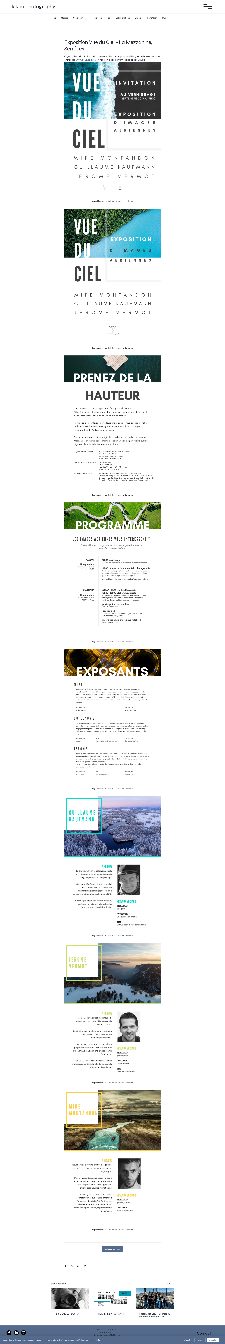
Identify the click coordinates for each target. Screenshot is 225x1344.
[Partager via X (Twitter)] (72, 1266)
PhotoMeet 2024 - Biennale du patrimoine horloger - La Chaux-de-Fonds (154, 1315)
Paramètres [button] (187, 1340)
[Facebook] (9, 1332)
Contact (204, 1333)
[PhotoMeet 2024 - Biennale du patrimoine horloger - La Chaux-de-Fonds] (155, 1298)
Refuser (200, 1340)
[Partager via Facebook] (65, 1266)
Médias (64, 18)
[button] (208, 6)
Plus (164, 18)
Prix (108, 18)
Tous (53, 18)
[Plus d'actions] (159, 35)
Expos (138, 18)
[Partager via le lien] (84, 1266)
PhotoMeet (151, 18)
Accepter (213, 1340)
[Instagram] (23, 1332)
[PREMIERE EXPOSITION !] (112, 1298)
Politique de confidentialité (89, 1340)
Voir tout (170, 1283)
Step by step (79, 18)
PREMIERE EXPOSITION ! (110, 1313)
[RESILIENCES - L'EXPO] (70, 1298)
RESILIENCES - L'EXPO (67, 1313)
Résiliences (96, 18)
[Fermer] (221, 1340)
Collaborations (123, 18)
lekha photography (33, 7)
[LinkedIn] (16, 1332)
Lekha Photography (106, 1329)
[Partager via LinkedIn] (78, 1266)
